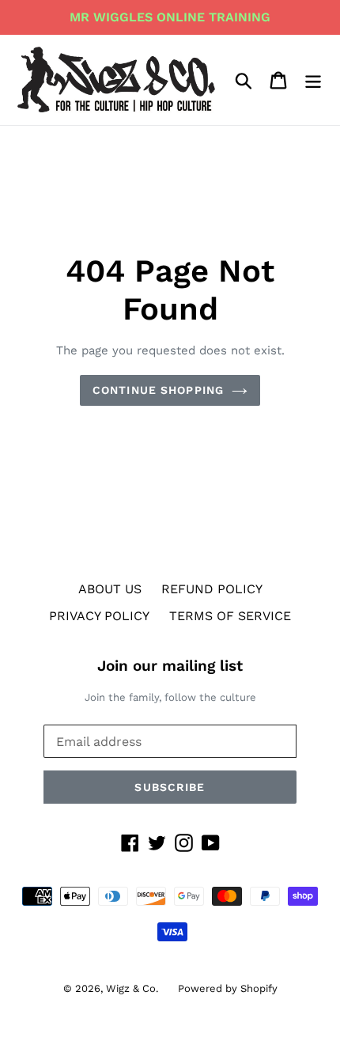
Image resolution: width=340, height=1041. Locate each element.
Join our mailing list (170, 666)
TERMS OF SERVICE (230, 615)
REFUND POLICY (212, 588)
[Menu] (313, 80)
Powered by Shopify (228, 988)
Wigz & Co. (132, 988)
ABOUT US (110, 588)
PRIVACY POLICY (99, 615)
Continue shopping (158, 390)
